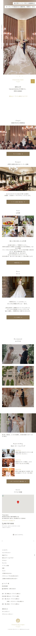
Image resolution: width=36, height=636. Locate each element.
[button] (2, 541)
